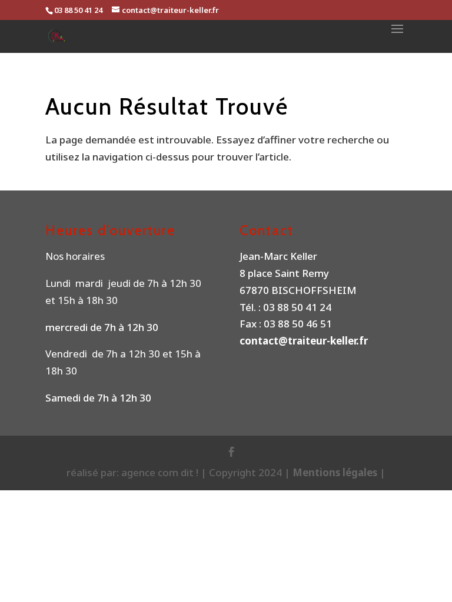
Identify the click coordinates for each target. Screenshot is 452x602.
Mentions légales (336, 472)
